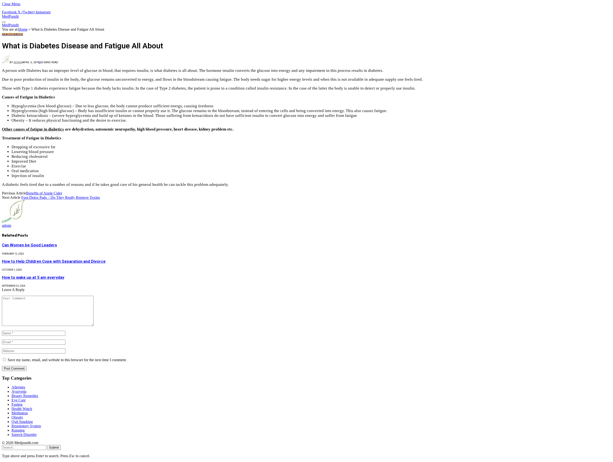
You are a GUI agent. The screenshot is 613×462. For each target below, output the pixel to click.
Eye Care (18, 400)
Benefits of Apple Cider (44, 193)
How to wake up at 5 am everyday (33, 277)
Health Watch (12, 34)
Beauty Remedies (24, 396)
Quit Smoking (22, 422)
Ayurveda (18, 391)
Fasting (17, 404)
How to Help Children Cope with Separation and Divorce (54, 261)
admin (18, 62)
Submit (54, 447)
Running (18, 430)
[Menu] (4, 22)
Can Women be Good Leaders (29, 245)
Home (23, 29)
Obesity (17, 417)
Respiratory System (26, 426)
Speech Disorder (24, 435)
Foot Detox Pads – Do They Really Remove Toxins (60, 197)
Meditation (19, 413)
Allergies (18, 387)
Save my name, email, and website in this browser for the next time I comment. (67, 360)
